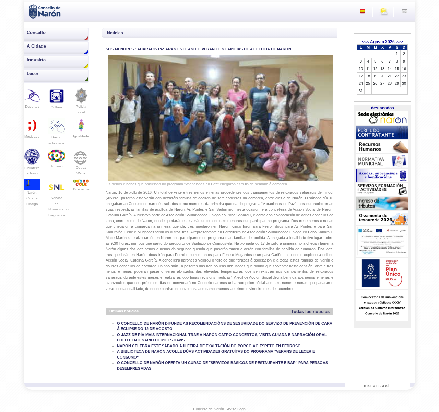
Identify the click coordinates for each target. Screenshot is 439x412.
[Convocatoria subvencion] (382, 306)
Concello (36, 32)
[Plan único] (382, 273)
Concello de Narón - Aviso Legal (219, 409)
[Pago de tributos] (382, 204)
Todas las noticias (310, 311)
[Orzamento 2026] (382, 218)
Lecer (32, 73)
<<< (365, 41)
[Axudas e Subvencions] (382, 175)
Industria (36, 59)
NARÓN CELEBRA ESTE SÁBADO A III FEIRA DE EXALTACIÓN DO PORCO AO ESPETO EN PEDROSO (209, 346)
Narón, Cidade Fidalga (32, 198)
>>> (399, 41)
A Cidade (36, 46)
